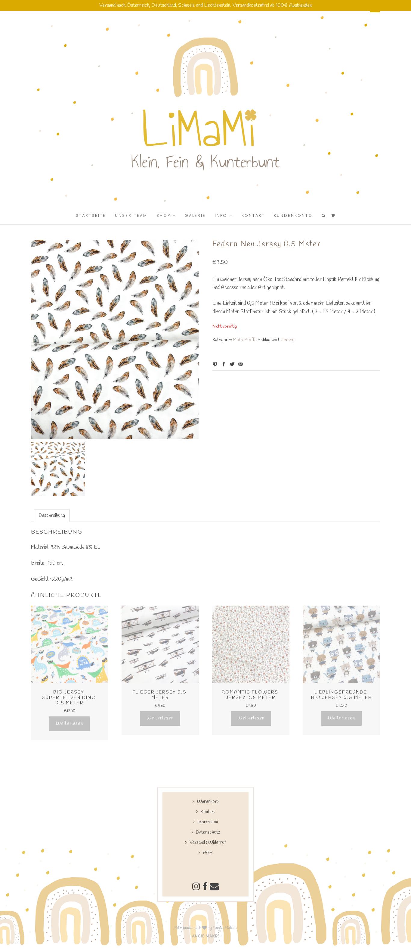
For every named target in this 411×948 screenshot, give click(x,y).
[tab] (52, 516)
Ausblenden (300, 5)
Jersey (287, 340)
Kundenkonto (293, 215)
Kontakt (253, 215)
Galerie (195, 215)
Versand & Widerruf (208, 843)
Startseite (91, 215)
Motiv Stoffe (245, 340)
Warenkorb (208, 802)
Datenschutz (208, 832)
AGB (208, 853)
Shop (163, 215)
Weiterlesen (69, 724)
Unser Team (131, 215)
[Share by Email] (240, 364)
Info (221, 215)
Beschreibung (52, 516)
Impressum (208, 822)
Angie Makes (225, 928)
